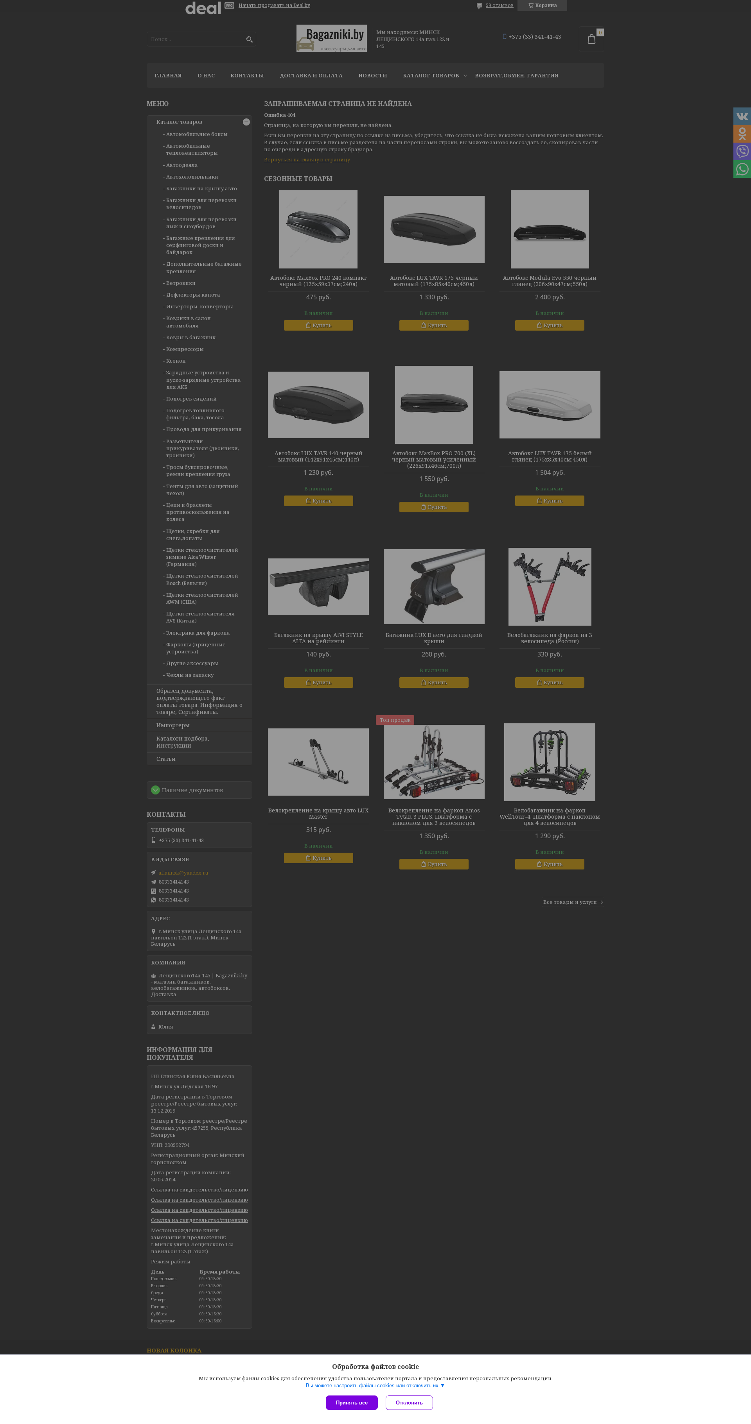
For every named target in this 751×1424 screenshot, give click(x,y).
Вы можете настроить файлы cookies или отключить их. (373, 1385)
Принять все (352, 1403)
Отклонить (409, 1403)
